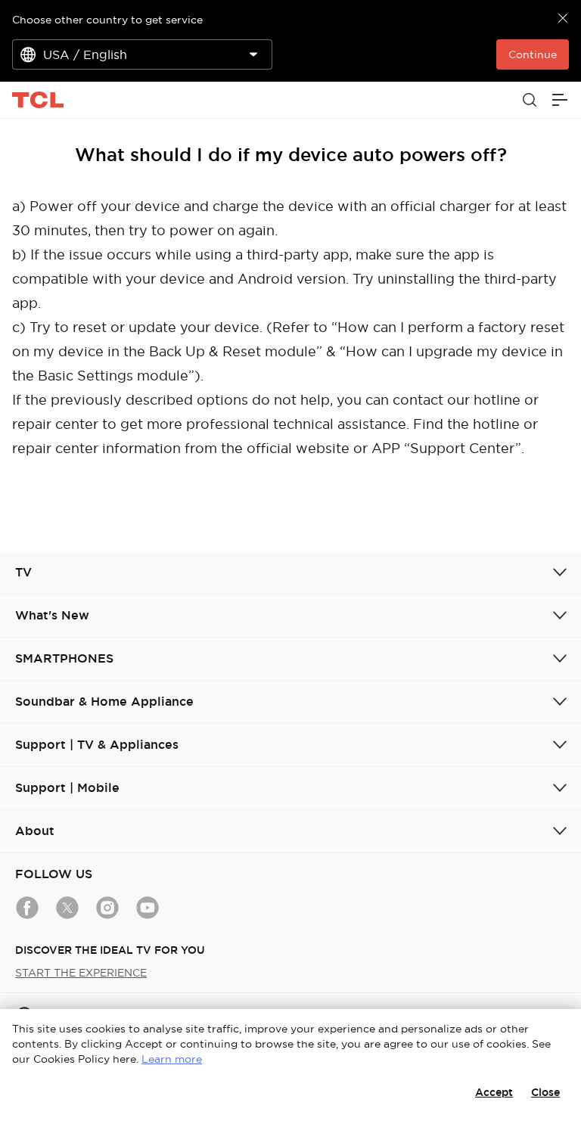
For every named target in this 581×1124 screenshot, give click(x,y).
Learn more (171, 1059)
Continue (532, 54)
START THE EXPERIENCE (81, 973)
